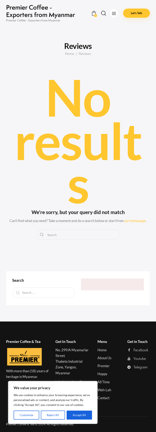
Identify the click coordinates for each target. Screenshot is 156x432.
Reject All (53, 415)
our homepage (135, 221)
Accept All (79, 415)
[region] (53, 402)
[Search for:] (43, 292)
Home (69, 54)
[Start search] (41, 235)
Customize (26, 415)
